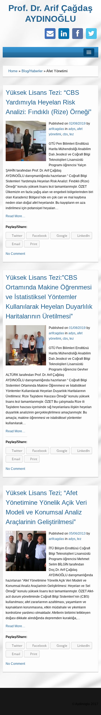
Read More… (15, 216)
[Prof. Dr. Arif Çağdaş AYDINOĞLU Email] (50, 33)
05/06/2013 (77, 533)
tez (71, 134)
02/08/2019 (77, 123)
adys (71, 129)
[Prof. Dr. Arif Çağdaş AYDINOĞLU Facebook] (77, 33)
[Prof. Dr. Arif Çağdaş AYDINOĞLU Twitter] (91, 33)
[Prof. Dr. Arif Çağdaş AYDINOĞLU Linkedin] (63, 33)
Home (13, 71)
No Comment (15, 254)
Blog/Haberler (32, 71)
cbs (65, 134)
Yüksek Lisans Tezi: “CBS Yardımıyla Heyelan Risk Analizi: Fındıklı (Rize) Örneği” (48, 102)
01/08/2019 (77, 328)
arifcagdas (56, 129)
